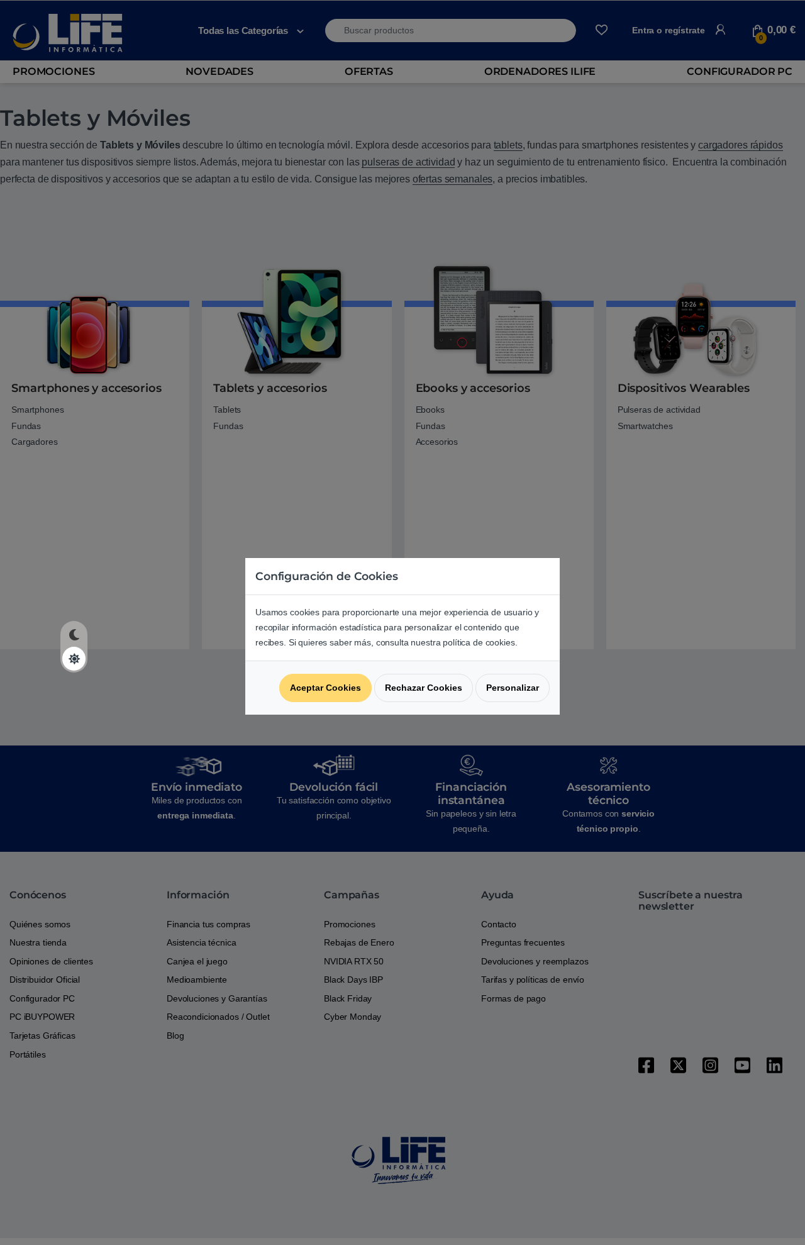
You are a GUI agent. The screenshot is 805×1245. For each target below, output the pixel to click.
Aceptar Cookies (325, 688)
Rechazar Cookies (423, 688)
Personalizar (512, 688)
